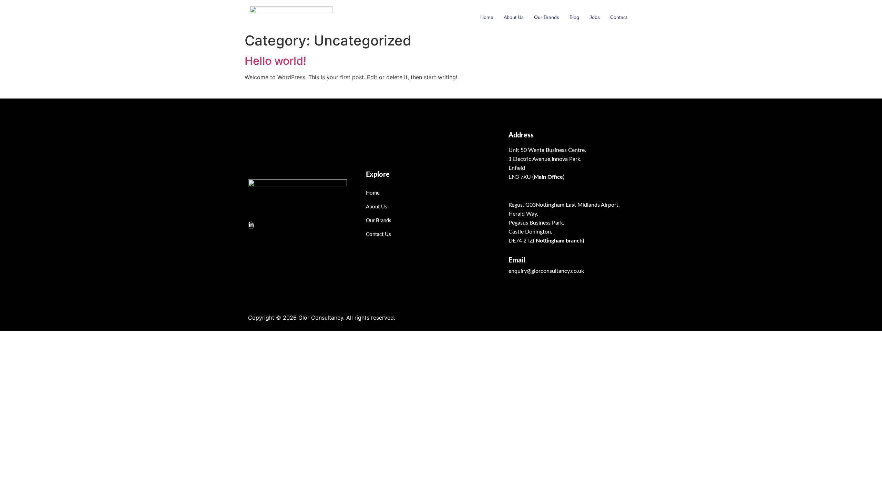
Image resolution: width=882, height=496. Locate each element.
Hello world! (275, 61)
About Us (514, 17)
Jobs (594, 17)
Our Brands (546, 17)
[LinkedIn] (251, 225)
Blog (574, 17)
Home (486, 17)
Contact (618, 17)
